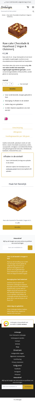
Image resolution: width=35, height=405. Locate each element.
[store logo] (6, 7)
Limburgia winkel (11, 169)
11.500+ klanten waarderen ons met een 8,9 (17, 109)
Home (3, 15)
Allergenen (17, 132)
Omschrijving (17, 128)
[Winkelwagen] (27, 7)
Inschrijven (28, 387)
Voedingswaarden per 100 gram (18, 136)
